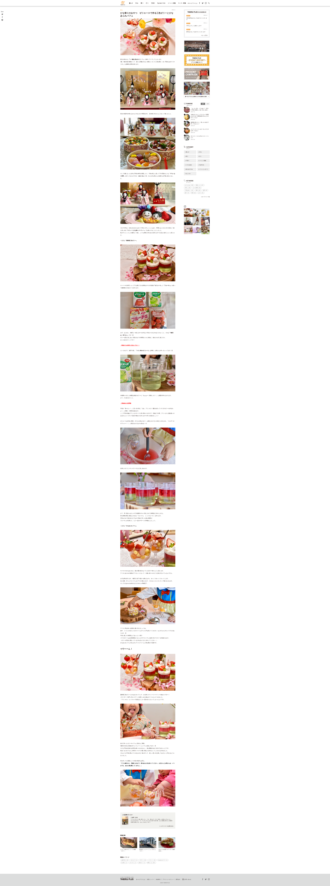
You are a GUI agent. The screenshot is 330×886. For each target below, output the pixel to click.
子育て (153, 3)
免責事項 (158, 879)
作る (200, 152)
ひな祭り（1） (124, 862)
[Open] (188, 212)
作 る (136, 3)
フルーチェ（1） (132, 862)
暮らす (131, 3)
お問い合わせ (187, 879)
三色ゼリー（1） (141, 862)
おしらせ (188, 173)
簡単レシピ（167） (151, 862)
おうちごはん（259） (189, 185)
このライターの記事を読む (167, 826)
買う (187, 156)
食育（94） (205, 190)
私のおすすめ (161, 3)
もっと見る (205, 35)
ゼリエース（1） (134, 860)
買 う (142, 3)
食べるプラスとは (192, 3)
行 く (147, 3)
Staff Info (201, 165)
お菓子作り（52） (125, 860)
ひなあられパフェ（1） (163, 860)
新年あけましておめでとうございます (195, 31)
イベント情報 (172, 3)
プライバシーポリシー (168, 879)
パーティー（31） (152, 860)
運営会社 (178, 879)
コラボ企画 (189, 165)
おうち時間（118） (197, 187)
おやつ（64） (201, 192)
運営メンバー (150, 879)
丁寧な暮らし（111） (189, 190)
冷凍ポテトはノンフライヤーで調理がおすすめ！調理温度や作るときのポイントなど (200, 116)
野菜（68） (194, 192)
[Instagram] (191, 216)
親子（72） (187, 192)
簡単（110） (198, 190)
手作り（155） (188, 187)
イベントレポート (203, 169)
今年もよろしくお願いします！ (194, 25)
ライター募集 (182, 3)
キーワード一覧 (206, 196)
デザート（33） (143, 860)
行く (200, 156)
